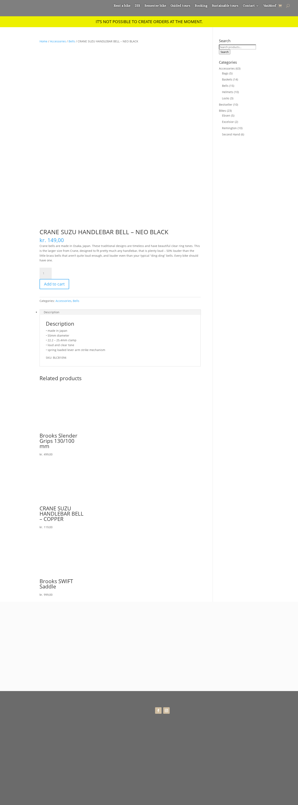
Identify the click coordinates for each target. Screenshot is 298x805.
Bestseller (225, 104)
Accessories (58, 41)
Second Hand (231, 134)
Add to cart (54, 284)
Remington (229, 128)
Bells (72, 41)
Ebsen (226, 115)
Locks (225, 98)
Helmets (227, 92)
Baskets (227, 79)
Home (43, 41)
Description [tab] (51, 312)
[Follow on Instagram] (166, 710)
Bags (225, 73)
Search (225, 52)
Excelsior (228, 122)
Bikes (222, 111)
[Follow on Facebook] (158, 710)
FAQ (216, 718)
